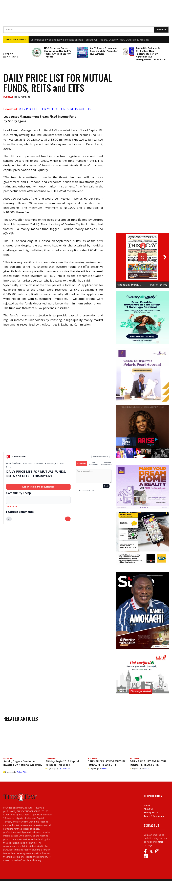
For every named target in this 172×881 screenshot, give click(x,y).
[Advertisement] (57, 424)
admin (104, 768)
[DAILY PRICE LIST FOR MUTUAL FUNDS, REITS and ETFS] (107, 741)
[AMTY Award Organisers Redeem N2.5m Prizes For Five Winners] (82, 52)
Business (8, 96)
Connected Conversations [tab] (106, 463)
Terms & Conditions (154, 815)
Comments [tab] (81, 464)
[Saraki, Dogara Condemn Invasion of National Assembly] (22, 741)
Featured (8, 758)
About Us (148, 808)
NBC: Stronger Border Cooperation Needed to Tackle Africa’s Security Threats (57, 52)
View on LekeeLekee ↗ (100, 457)
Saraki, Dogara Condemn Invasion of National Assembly (22, 764)
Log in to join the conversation (38, 487)
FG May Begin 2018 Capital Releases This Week (62, 762)
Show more (11, 506)
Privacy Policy (151, 812)
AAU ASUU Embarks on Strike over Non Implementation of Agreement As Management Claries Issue (150, 54)
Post (106, 486)
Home (147, 805)
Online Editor (22, 772)
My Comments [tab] (93, 463)
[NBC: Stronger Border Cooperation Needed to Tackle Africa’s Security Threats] (36, 52)
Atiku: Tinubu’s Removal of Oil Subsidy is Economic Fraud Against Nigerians (73, 39)
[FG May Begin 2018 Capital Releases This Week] (65, 741)
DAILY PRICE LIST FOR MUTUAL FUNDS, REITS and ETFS (107, 762)
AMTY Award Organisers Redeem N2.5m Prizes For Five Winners (104, 51)
